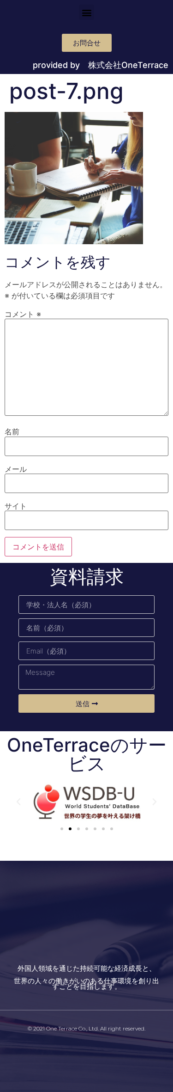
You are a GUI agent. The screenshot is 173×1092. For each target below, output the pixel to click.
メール (16, 469)
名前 (12, 431)
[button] (86, 12)
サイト (16, 506)
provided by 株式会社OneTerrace (100, 65)
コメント (23, 314)
